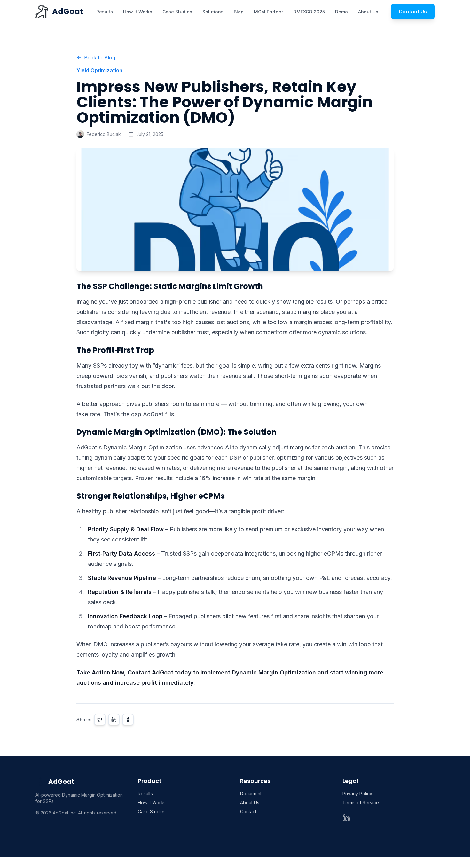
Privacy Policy (357, 793)
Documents (252, 793)
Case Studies (177, 11)
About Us (368, 11)
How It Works (137, 11)
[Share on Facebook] (128, 719)
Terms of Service (360, 802)
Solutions (212, 11)
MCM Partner (268, 11)
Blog (239, 11)
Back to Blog (99, 57)
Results (104, 11)
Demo (341, 11)
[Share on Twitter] (100, 719)
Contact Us (413, 11)
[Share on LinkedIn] (114, 719)
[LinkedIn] (346, 817)
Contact (248, 811)
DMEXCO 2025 (309, 11)
